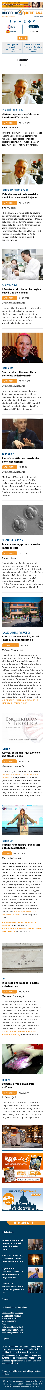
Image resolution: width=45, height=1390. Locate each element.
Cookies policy (21, 1371)
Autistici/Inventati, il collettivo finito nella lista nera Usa (12, 1258)
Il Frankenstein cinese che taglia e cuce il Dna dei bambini (22, 291)
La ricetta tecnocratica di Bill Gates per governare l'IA (13, 1288)
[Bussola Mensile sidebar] (22, 1168)
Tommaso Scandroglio (13, 302)
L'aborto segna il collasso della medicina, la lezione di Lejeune (20, 195)
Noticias (13, 31)
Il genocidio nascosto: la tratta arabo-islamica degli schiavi (12, 1273)
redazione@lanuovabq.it (12, 1326)
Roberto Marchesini (12, 650)
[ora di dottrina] (22, 1199)
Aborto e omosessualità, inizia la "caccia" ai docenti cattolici (21, 638)
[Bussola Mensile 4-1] (22, 1136)
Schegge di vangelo (12, 46)
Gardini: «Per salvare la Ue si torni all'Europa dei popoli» (21, 846)
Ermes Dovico (9, 207)
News (13, 27)
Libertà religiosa (10, 645)
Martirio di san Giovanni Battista (33, 46)
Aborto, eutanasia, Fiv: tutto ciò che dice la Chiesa (21, 754)
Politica (7, 853)
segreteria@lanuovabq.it (12, 1329)
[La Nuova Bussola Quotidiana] (22, 13)
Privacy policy (8, 1371)
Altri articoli (23, 1222)
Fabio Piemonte (10, 127)
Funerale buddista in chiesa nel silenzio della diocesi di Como (13, 1245)
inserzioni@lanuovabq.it (12, 1332)
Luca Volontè (9, 557)
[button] (22, 38)
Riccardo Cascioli (11, 858)
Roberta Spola (9, 1097)
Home (24, 65)
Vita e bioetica (9, 123)
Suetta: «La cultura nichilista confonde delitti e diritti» (19, 374)
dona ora (34, 27)
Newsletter (33, 31)
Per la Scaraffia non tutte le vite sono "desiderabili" (21, 460)
